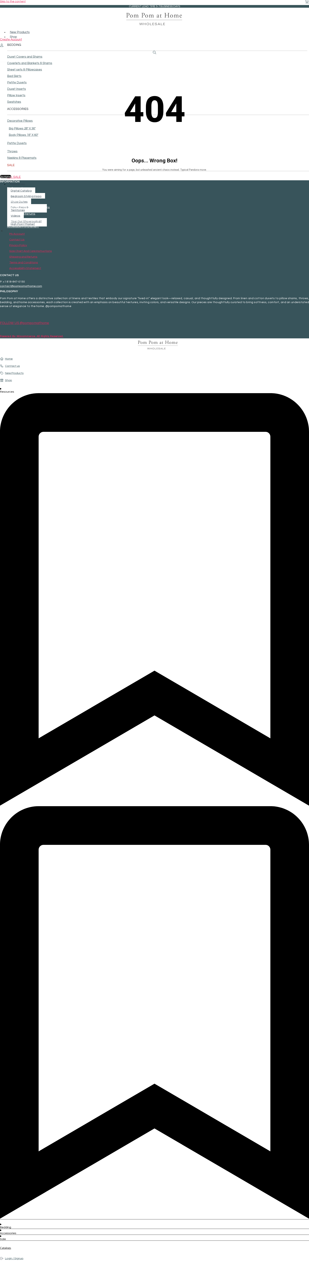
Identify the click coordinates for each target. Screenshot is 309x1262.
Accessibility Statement (23, 226)
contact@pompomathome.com (21, 286)
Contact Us (14, 194)
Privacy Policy (16, 200)
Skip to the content (13, 1)
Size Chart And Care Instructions (28, 207)
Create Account (11, 39)
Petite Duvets (17, 82)
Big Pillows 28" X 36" (22, 128)
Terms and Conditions (21, 220)
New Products (20, 32)
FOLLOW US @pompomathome (24, 323)
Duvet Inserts (16, 89)
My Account (15, 188)
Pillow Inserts (16, 95)
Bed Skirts (14, 76)
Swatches (14, 101)
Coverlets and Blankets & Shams (29, 63)
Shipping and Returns (21, 213)
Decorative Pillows (20, 120)
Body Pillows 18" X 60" (23, 135)
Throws (12, 151)
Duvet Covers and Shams (24, 56)
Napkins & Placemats (21, 158)
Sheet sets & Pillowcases (24, 69)
